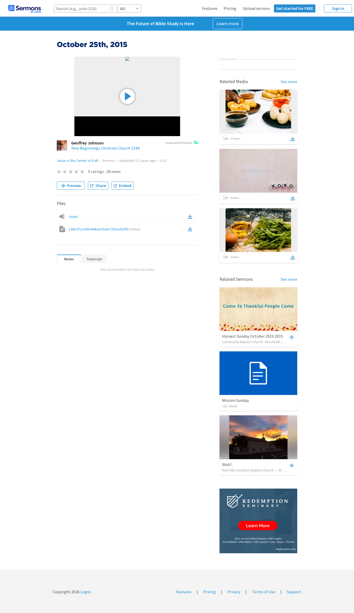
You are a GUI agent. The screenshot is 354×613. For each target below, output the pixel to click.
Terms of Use (263, 591)
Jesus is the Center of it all (77, 160)
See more (289, 81)
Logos (85, 591)
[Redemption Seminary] (258, 521)
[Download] (293, 139)
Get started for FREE (294, 8)
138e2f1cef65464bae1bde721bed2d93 (104, 229)
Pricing (230, 8)
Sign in (338, 8)
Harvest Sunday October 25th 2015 (252, 336)
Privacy (234, 591)
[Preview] (291, 337)
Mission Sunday (235, 400)
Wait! (226, 464)
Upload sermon (256, 8)
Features (209, 8)
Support (294, 591)
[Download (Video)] (191, 229)
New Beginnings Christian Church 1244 (105, 148)
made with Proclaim (178, 143)
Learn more (227, 23)
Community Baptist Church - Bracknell (251, 341)
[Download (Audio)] (191, 217)
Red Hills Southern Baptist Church (248, 470)
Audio (73, 216)
